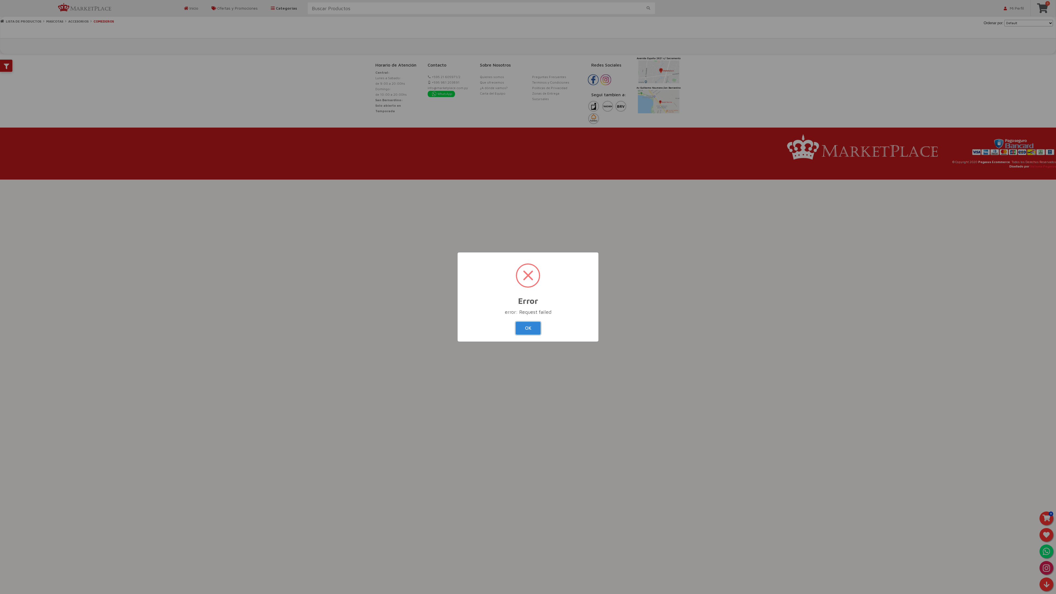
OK (528, 328)
